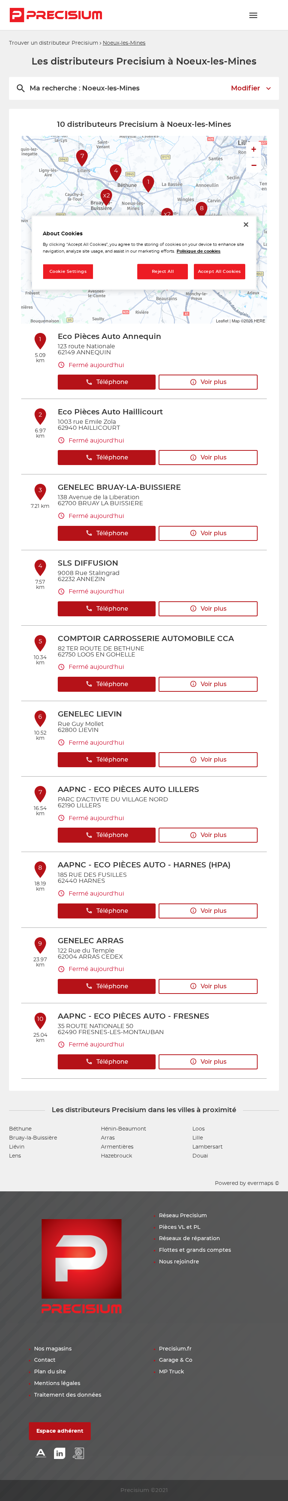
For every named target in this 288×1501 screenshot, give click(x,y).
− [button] (253, 165)
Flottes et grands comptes (195, 1250)
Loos (198, 1129)
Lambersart (207, 1147)
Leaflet (222, 321)
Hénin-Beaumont (123, 1129)
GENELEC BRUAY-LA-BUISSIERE (119, 487)
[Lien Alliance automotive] (40, 1454)
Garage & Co (175, 1360)
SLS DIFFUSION (88, 563)
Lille (197, 1138)
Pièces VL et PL (179, 1227)
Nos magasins (53, 1349)
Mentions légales (57, 1383)
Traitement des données (67, 1395)
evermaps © (263, 1183)
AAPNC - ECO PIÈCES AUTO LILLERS (128, 789)
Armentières (117, 1147)
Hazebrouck (116, 1156)
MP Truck (171, 1372)
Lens (15, 1156)
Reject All (163, 271)
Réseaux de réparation (189, 1238)
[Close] (246, 224)
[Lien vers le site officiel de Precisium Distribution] (56, 15)
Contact (45, 1360)
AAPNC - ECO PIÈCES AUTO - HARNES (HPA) (144, 865)
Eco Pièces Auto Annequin (109, 336)
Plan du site (50, 1372)
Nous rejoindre (179, 1262)
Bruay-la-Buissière (33, 1138)
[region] (144, 252)
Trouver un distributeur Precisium (53, 43)
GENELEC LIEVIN (90, 714)
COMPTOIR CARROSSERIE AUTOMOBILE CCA (146, 639)
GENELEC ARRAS (91, 941)
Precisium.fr (175, 1349)
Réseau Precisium (183, 1215)
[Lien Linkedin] (59, 1454)
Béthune (20, 1129)
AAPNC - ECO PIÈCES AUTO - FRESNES (133, 1016)
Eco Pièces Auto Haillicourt (110, 412)
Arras (108, 1138)
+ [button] (253, 149)
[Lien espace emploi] (78, 1454)
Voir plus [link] (213, 382)
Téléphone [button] (112, 382)
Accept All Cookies (219, 271)
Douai (200, 1156)
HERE (259, 321)
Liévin (16, 1147)
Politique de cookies (198, 251)
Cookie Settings (68, 271)
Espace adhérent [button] (59, 1431)
